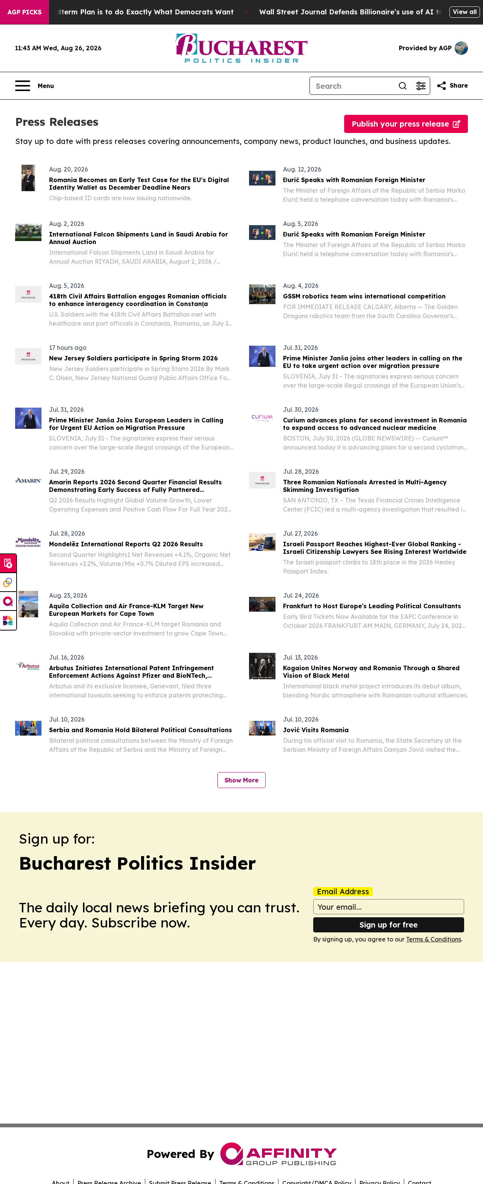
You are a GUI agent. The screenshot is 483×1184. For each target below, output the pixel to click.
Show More (241, 780)
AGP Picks (25, 12)
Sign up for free (389, 924)
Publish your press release (400, 123)
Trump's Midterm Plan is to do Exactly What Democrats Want (126, 12)
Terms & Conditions (433, 939)
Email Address (343, 891)
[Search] (403, 85)
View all (465, 11)
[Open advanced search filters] (421, 85)
